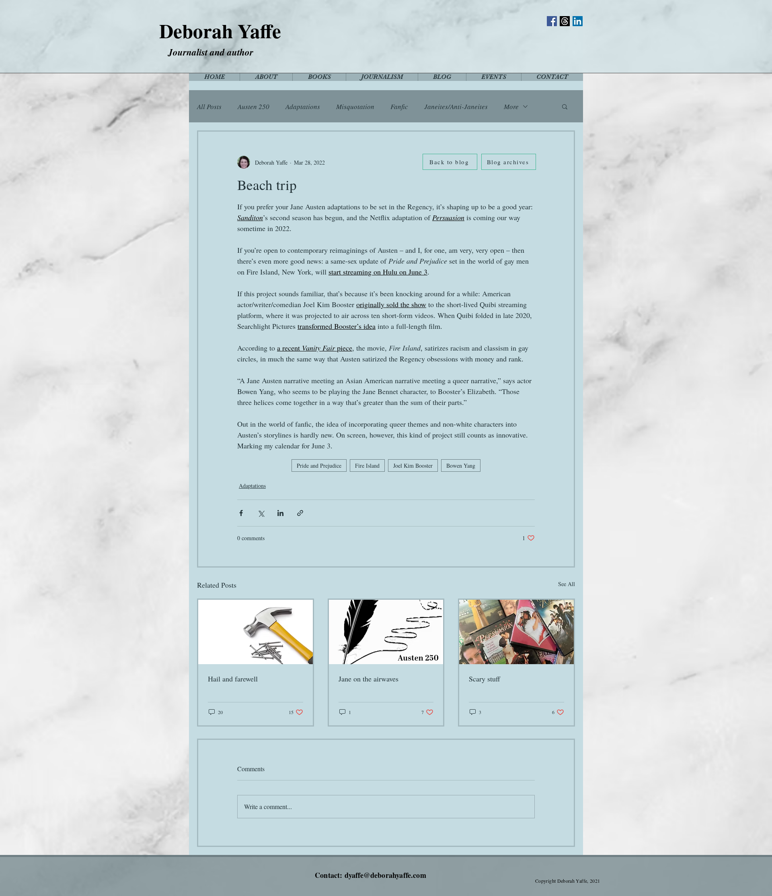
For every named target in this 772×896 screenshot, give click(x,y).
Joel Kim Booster (413, 465)
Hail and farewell (233, 678)
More (511, 106)
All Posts (209, 106)
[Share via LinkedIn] (280, 513)
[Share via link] (300, 513)
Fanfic (399, 106)
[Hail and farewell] (255, 632)
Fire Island (367, 465)
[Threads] (565, 21)
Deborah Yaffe (220, 30)
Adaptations (302, 106)
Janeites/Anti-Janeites (456, 106)
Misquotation (355, 106)
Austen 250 (253, 106)
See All (566, 584)
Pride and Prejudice (319, 465)
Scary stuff (484, 678)
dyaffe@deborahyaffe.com (385, 875)
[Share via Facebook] (241, 513)
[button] (565, 106)
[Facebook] (552, 21)
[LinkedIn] (578, 21)
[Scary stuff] (516, 632)
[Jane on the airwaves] (386, 632)
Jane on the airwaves (368, 678)
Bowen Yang (460, 465)
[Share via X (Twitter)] (261, 513)
